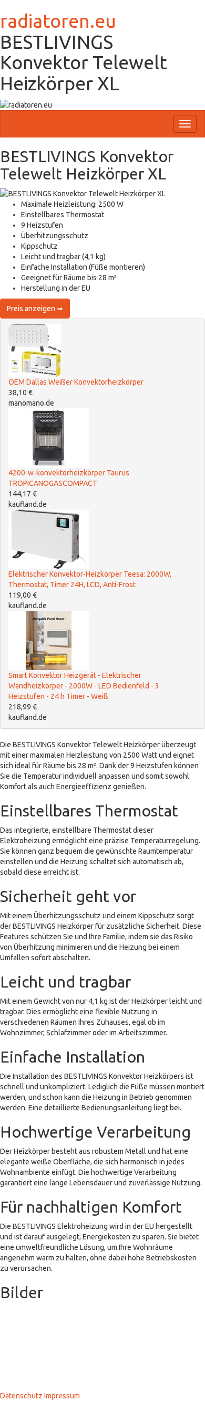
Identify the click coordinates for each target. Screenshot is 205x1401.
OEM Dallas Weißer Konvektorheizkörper (76, 382)
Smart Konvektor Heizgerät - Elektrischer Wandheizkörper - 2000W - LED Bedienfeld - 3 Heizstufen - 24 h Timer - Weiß (83, 685)
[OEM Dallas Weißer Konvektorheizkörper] (34, 350)
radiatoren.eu (58, 20)
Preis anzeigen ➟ (35, 308)
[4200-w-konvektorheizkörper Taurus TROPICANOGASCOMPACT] (48, 437)
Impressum (62, 1396)
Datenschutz (21, 1396)
